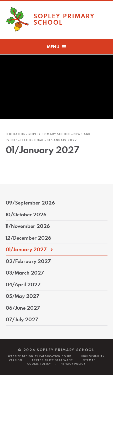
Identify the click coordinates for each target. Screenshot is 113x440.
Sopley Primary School (49, 134)
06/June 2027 (23, 308)
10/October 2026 (26, 214)
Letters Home (32, 140)
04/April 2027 (23, 284)
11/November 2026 (28, 226)
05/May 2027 (22, 296)
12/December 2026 (28, 238)
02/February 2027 (28, 261)
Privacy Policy (73, 364)
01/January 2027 (62, 140)
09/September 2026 (30, 203)
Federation (16, 134)
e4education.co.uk (55, 356)
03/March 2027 (25, 273)
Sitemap (89, 360)
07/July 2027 (22, 319)
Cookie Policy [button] (39, 364)
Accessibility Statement (52, 360)
